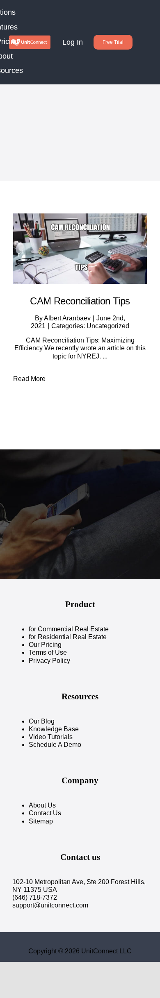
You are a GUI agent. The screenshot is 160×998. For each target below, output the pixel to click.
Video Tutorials (51, 736)
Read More (29, 378)
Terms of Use (48, 652)
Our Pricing (45, 644)
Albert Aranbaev (67, 318)
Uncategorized (108, 325)
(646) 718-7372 (34, 897)
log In (72, 42)
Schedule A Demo (55, 744)
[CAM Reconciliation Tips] (80, 248)
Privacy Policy (49, 660)
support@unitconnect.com (50, 905)
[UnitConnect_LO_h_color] (29, 37)
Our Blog (42, 721)
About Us (42, 805)
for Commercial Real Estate (69, 629)
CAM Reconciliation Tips (80, 300)
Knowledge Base (54, 729)
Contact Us (45, 813)
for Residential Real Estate (68, 636)
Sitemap (41, 821)
